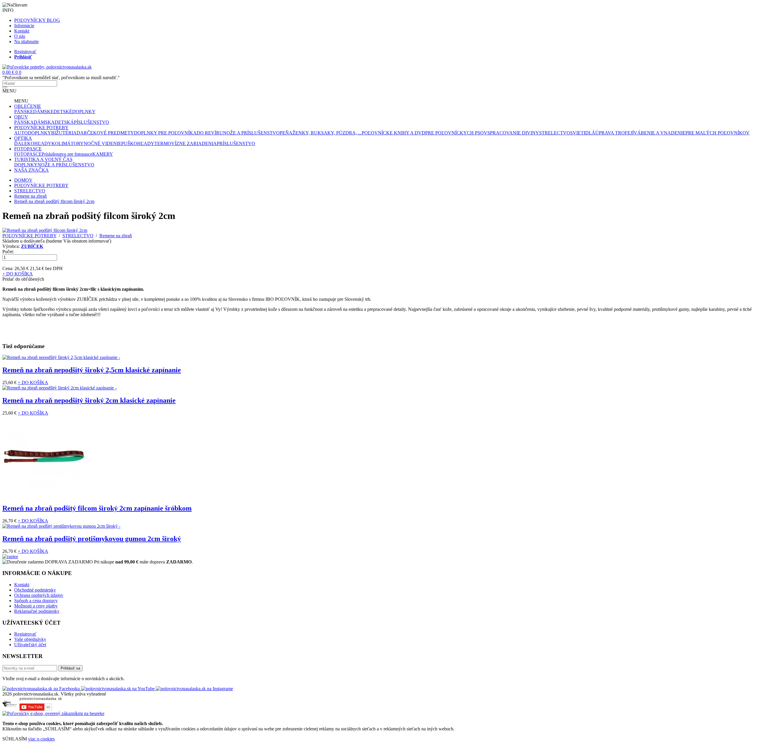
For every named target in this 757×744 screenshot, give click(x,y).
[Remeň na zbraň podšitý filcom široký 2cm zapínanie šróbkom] (43, 496)
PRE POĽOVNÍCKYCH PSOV (456, 132)
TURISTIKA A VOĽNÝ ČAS (43, 159)
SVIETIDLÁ (582, 132)
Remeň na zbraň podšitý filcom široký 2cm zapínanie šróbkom (97, 508)
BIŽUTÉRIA (64, 132)
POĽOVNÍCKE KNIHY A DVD (393, 132)
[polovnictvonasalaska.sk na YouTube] (118, 688)
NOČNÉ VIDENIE (102, 143)
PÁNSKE (23, 111)
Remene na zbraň (30, 196)
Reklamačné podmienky (36, 611)
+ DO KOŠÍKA (17, 273)
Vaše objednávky (30, 639)
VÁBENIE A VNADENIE (659, 132)
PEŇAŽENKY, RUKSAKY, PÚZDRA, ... (321, 132)
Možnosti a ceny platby (36, 605)
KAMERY (102, 154)
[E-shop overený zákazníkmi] (53, 713)
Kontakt (21, 30)
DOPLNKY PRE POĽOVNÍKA (165, 132)
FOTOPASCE (28, 148)
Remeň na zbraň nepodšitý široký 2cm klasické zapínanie (89, 400)
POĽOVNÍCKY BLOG (37, 20)
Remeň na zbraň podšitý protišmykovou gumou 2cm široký (91, 538)
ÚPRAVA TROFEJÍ (614, 132)
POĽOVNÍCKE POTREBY (41, 127)
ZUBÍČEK (32, 246)
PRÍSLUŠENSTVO (236, 143)
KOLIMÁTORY (67, 143)
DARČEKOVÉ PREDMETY (105, 132)
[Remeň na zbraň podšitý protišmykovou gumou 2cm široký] (61, 526)
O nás (19, 36)
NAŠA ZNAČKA (31, 170)
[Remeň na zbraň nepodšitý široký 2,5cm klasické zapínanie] (61, 357)
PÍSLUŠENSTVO (91, 122)
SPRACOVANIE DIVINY (513, 132)
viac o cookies (41, 738)
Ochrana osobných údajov (38, 595)
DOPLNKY (84, 111)
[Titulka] (47, 66)
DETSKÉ (63, 111)
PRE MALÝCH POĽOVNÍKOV (717, 132)
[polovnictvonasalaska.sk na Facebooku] (41, 688)
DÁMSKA (44, 122)
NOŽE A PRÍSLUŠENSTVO (251, 132)
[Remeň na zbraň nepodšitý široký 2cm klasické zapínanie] (59, 387)
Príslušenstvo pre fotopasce (67, 154)
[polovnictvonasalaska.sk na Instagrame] (194, 688)
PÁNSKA (24, 122)
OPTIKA (23, 138)
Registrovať (25, 51)
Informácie (24, 25)
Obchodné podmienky (35, 589)
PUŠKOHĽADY (137, 143)
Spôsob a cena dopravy (36, 600)
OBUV (21, 116)
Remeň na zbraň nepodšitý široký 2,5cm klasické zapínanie (91, 370)
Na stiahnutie (26, 41)
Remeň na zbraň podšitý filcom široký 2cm (54, 201)
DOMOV (23, 180)
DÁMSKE (43, 111)
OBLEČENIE (27, 106)
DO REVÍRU (210, 132)
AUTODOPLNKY (32, 132)
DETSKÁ (64, 122)
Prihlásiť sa (70, 668)
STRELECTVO (554, 132)
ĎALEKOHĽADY (32, 143)
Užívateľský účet (30, 644)
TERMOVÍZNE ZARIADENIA (185, 143)
